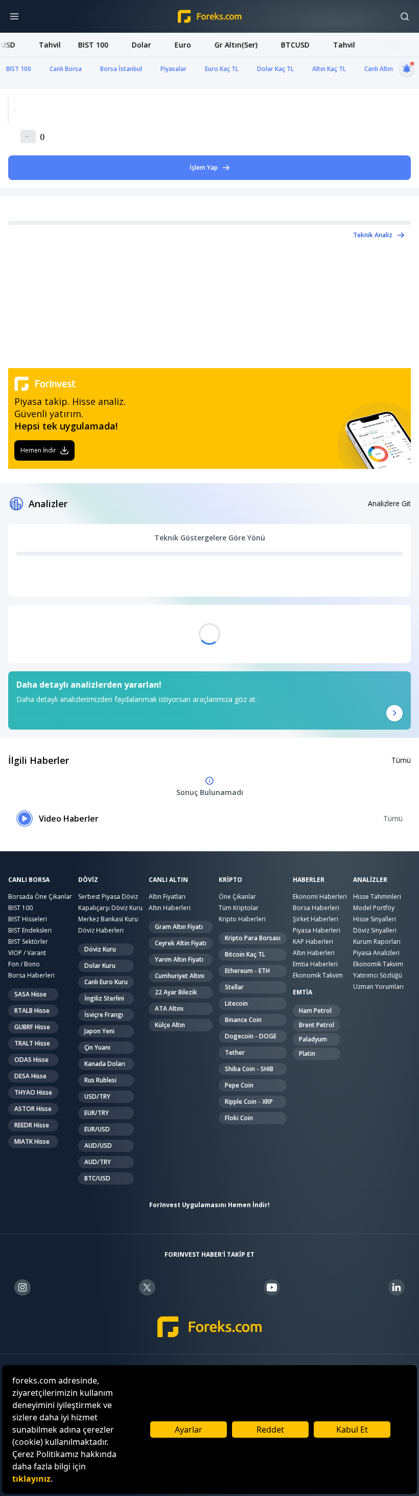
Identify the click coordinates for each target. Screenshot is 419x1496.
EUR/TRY (96, 1112)
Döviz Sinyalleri (375, 930)
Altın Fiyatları (167, 896)
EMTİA (302, 992)
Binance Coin (243, 1019)
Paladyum (313, 1039)
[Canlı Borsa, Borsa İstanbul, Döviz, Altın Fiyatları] (209, 1327)
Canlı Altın (378, 68)
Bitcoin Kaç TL (245, 954)
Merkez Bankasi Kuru (108, 919)
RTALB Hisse (32, 1010)
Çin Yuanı (97, 1047)
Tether (235, 1052)
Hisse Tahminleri (377, 896)
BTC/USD (97, 1178)
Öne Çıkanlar (237, 896)
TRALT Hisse (32, 1043)
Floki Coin (239, 1118)
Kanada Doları (104, 1063)
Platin (307, 1053)
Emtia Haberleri (315, 964)
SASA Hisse (30, 994)
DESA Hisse (30, 1076)
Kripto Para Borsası (253, 938)
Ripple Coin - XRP (249, 1101)
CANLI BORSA (29, 880)
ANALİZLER (370, 880)
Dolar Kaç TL (275, 68)
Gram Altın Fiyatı (179, 926)
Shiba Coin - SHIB (249, 1068)
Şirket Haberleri (315, 919)
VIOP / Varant (27, 952)
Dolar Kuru (99, 965)
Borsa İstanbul (121, 68)
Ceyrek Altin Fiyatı (180, 943)
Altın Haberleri (170, 907)
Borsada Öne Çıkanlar (40, 896)
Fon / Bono (24, 964)
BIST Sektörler (28, 941)
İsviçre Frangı (103, 1014)
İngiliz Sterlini (104, 998)
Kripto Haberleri (242, 919)
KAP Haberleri (313, 941)
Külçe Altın (170, 1025)
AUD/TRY (97, 1162)
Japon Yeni (99, 1031)
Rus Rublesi (100, 1080)
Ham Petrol (315, 1010)
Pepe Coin (239, 1085)
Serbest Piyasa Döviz (108, 896)
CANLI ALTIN (168, 880)
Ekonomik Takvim (318, 975)
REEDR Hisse (31, 1125)
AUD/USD (98, 1145)
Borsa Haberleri (31, 975)
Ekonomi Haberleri (320, 896)
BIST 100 (18, 68)
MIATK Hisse (32, 1141)
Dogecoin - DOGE (250, 1036)
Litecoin (236, 1003)
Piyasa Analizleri (376, 952)
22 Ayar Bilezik (176, 992)
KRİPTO (230, 880)
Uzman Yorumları (378, 986)
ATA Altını (169, 1008)
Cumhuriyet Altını (179, 975)
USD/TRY (97, 1096)
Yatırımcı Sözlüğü (377, 975)
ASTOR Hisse (33, 1108)
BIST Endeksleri (30, 930)
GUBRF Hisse (32, 1027)
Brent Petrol (316, 1025)
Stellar (234, 987)
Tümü (401, 760)
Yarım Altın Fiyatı (179, 959)
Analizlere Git (389, 503)
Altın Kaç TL (329, 68)
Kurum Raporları (377, 941)
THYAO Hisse (33, 1092)
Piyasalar (173, 68)
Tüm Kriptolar (239, 907)
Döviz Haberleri (101, 930)
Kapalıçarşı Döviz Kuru (110, 907)
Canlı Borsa (66, 68)
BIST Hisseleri (27, 919)
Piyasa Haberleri (316, 930)
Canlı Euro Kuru (106, 982)
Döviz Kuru (100, 949)
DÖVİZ (88, 880)
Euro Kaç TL (222, 68)
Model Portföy (373, 907)
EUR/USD (97, 1129)
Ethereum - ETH (247, 970)
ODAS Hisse (31, 1059)
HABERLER (308, 880)
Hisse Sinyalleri (374, 919)
